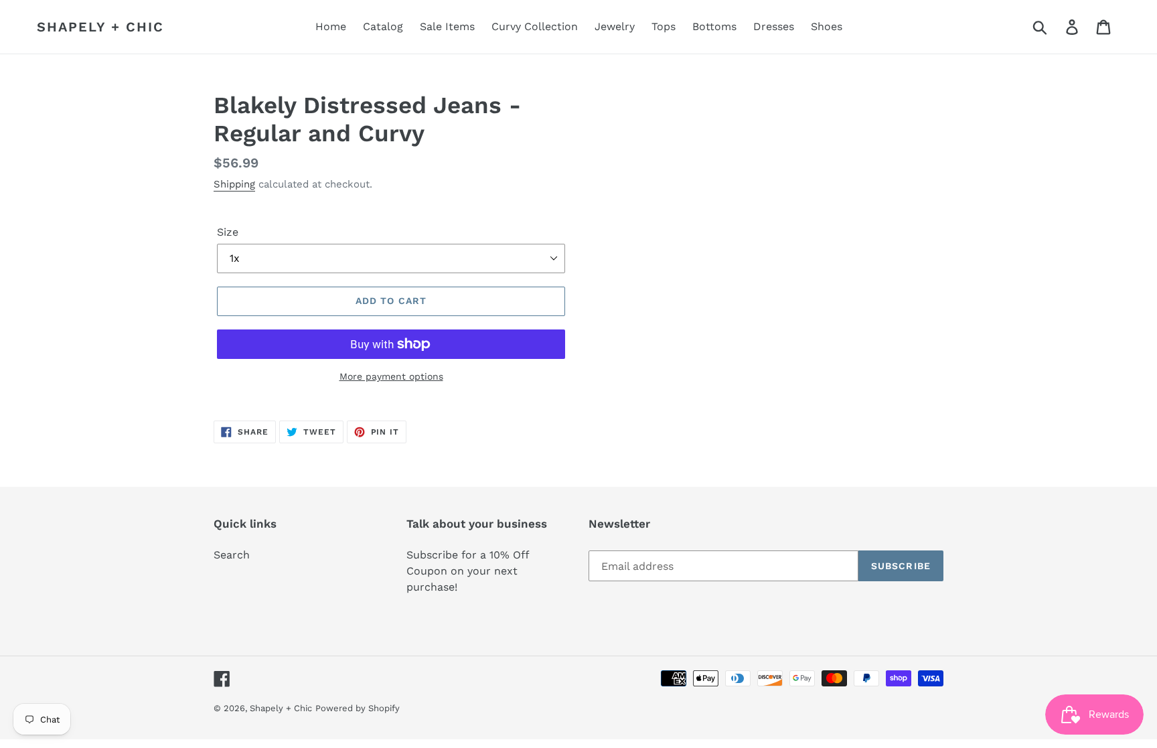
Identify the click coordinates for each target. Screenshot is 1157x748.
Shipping (234, 184)
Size (227, 232)
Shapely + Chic (100, 27)
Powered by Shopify (357, 708)
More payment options (391, 376)
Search (232, 554)
